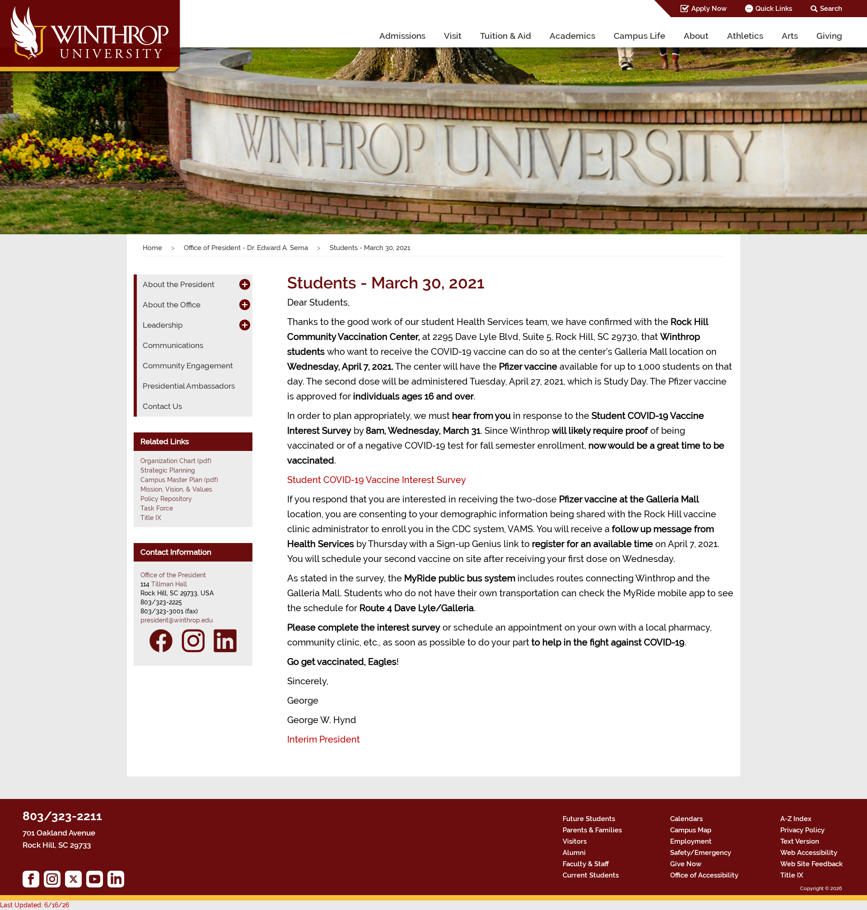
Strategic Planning (167, 470)
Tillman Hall (169, 584)
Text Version (799, 841)
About (696, 36)
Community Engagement (188, 365)
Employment (691, 841)
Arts (790, 36)
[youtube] (96, 881)
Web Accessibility (808, 853)
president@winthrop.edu (176, 620)
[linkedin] (118, 881)
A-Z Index (795, 819)
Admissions (402, 36)
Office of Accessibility (704, 875)
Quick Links (773, 9)
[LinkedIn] (225, 640)
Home (152, 248)
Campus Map (690, 830)
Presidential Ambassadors (189, 385)
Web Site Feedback (811, 864)
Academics (572, 36)
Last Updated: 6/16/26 (34, 905)
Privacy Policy (802, 830)
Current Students (591, 875)
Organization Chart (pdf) (175, 460)
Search (831, 9)
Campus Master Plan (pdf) (179, 479)
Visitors (575, 841)
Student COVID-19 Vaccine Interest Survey (376, 479)
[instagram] (54, 881)
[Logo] (91, 38)
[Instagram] (193, 640)
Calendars (686, 819)
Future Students (589, 819)
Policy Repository (166, 498)
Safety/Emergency (700, 853)
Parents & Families (592, 830)
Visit (452, 36)
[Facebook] (160, 640)
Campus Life (639, 36)
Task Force (156, 508)
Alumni (574, 853)
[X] (75, 881)
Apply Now (709, 9)
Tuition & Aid (505, 36)
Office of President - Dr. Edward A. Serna (246, 248)
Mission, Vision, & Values (176, 489)
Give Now (685, 864)
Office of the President (173, 575)
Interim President (323, 739)
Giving (829, 36)
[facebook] (33, 881)
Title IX (150, 517)
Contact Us (162, 406)
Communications (173, 345)
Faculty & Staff (586, 864)
